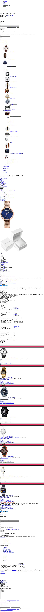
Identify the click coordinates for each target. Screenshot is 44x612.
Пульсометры (9, 162)
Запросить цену (10, 610)
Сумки (8, 117)
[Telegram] (7, 285)
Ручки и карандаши (13, 131)
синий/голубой (16, 326)
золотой (15, 327)
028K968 (15, 339)
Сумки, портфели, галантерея (15, 116)
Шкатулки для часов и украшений (16, 153)
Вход (3, 8)
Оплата (4, 3)
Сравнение (9, 362)
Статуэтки (13, 109)
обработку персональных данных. (13, 27)
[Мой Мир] (4, 285)
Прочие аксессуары (8, 164)
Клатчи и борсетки (10, 121)
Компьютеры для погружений (12, 161)
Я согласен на (11, 27)
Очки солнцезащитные (14, 136)
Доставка (4, 4)
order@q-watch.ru (21, 564)
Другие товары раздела (14, 279)
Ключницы (9, 122)
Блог (3, 7)
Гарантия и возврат (6, 5)
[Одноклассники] (2, 285)
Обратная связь (3, 580)
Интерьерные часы (6, 542)
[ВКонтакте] (1, 285)
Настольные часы (13, 81)
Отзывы (4, 6)
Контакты (4, 2)
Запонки (10, 142)
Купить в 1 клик (3, 362)
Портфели (9, 118)
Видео (1, 200)
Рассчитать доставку (12, 283)
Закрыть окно (2, 34)
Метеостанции (13, 98)
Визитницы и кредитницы (12, 125)
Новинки (4, 548)
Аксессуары (2, 195)
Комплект (2, 192)
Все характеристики (4, 262)
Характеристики (3, 194)
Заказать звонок (10, 15)
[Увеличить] (7, 227)
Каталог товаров (3, 41)
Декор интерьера (14, 104)
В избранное (2, 363)
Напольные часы (13, 87)
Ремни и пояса (9, 123)
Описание (2, 193)
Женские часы (5, 44)
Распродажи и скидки (7, 550)
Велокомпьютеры (10, 160)
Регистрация (5, 9)
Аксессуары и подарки (12, 66)
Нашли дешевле (10, 282)
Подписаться (8, 281)
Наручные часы (13, 51)
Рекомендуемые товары (7, 551)
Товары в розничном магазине (8, 552)
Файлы (1, 199)
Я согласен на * (11, 600)
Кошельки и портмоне (11, 124)
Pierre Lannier (2, 266)
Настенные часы (13, 76)
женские (2, 264)
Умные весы (9, 163)
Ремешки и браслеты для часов (16, 147)
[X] (5, 285)
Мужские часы (5, 43)
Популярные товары (6, 549)
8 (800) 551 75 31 (3, 581)
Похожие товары (3, 197)
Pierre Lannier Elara (3, 270)
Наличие (2, 198)
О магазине (5, 1)
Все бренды (5, 547)
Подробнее (2, 361)
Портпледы (9, 120)
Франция (15, 314)
